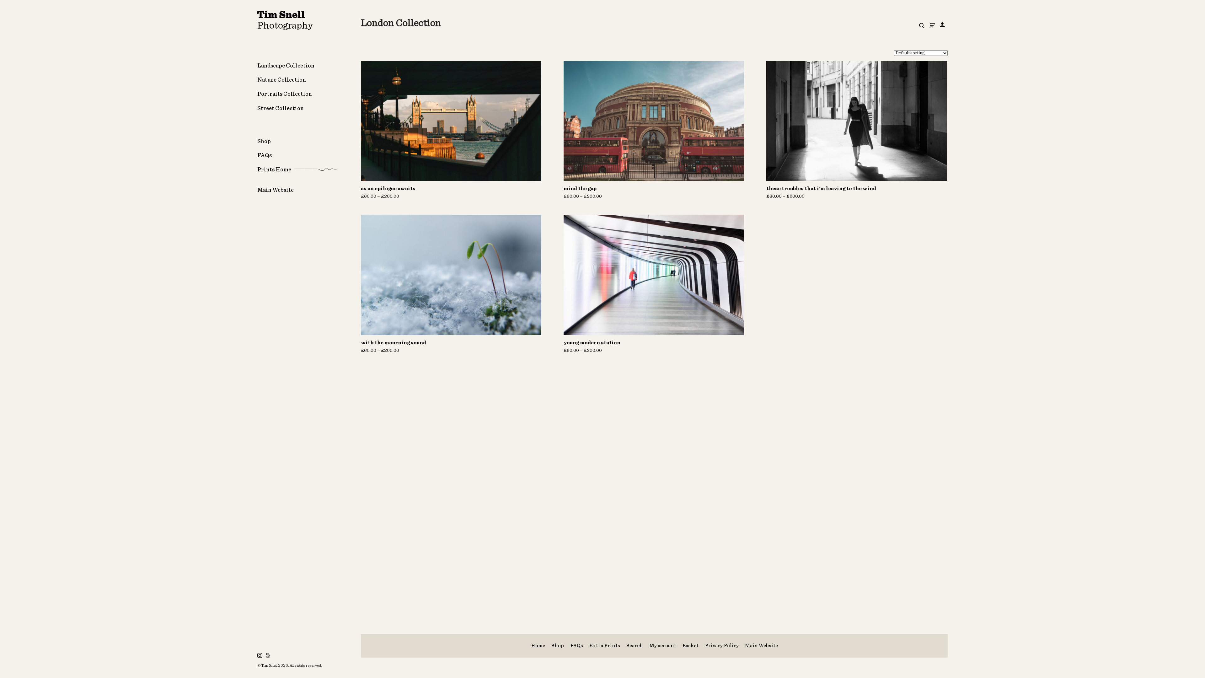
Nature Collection (281, 80)
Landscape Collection (285, 66)
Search (634, 645)
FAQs (264, 156)
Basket (691, 645)
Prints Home (274, 170)
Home (538, 645)
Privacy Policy (722, 645)
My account (662, 645)
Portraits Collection (284, 94)
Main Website (275, 190)
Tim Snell (269, 666)
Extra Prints (604, 645)
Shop (264, 141)
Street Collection (280, 108)
